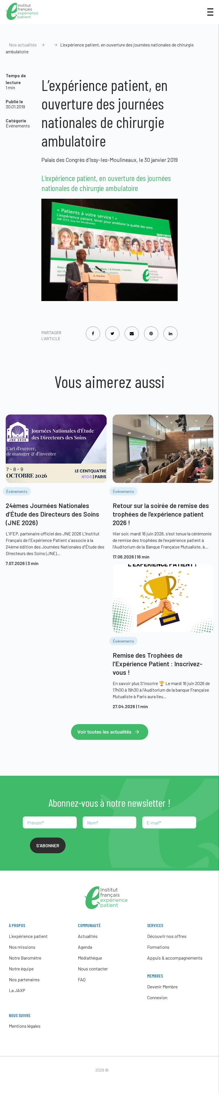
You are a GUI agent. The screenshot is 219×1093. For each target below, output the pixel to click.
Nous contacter (93, 968)
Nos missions (22, 947)
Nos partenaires (24, 979)
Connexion (157, 997)
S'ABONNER (47, 845)
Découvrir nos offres (166, 936)
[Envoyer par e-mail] (132, 329)
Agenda (85, 947)
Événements (18, 125)
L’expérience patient (28, 936)
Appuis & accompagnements (174, 957)
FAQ (82, 979)
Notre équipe (21, 968)
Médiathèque (90, 957)
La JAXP (17, 990)
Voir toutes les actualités (104, 732)
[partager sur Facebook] (93, 329)
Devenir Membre (162, 986)
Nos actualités (23, 44)
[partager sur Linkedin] (170, 329)
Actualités (88, 936)
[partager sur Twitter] (112, 329)
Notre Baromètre (25, 957)
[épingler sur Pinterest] (151, 329)
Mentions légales (24, 1026)
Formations (158, 947)
